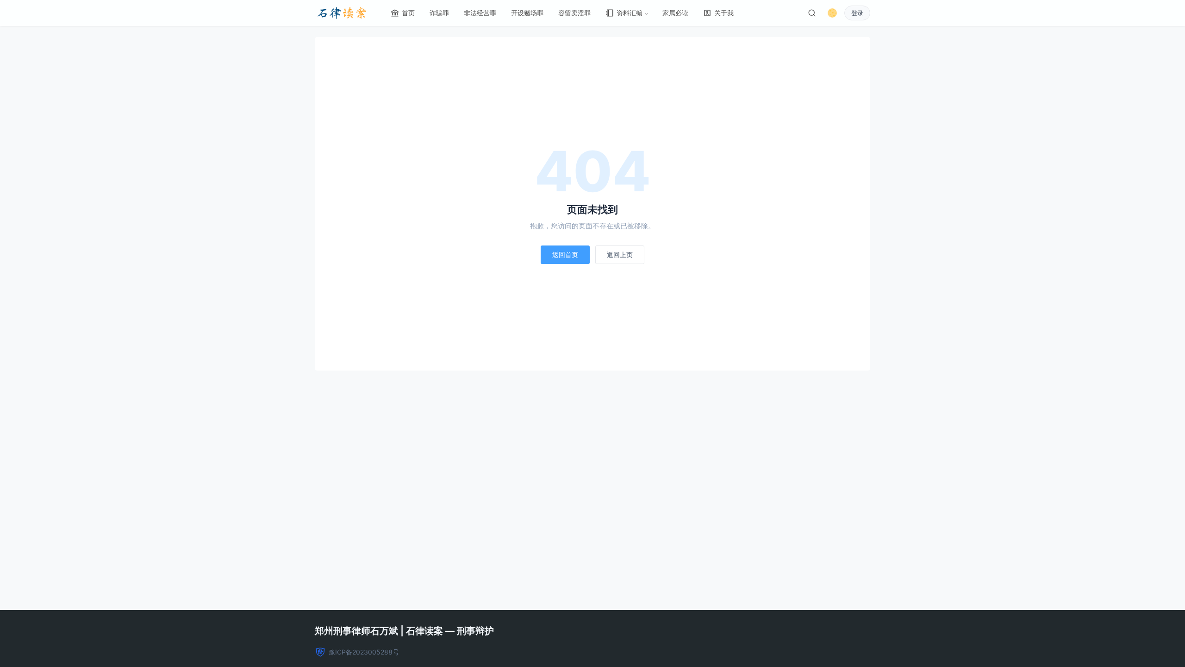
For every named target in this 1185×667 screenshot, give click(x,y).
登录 (857, 13)
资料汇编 (629, 13)
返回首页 (565, 254)
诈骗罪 (439, 13)
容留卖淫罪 (574, 13)
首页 (408, 13)
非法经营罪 (480, 13)
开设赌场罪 (527, 13)
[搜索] (812, 13)
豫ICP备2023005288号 (364, 652)
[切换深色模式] (832, 13)
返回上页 (620, 254)
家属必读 (675, 13)
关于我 (724, 13)
